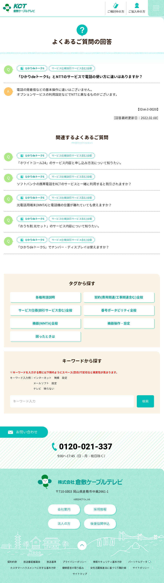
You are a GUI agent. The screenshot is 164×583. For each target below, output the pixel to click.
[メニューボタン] (156, 8)
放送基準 (51, 562)
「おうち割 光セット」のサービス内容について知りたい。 (59, 226)
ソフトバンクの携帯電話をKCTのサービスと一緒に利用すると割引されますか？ (74, 184)
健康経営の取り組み (73, 568)
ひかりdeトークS (34, 68)
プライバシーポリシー (75, 562)
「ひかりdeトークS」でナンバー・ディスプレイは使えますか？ (63, 247)
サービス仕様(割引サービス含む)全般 (72, 68)
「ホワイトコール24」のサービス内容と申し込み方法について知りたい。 (70, 163)
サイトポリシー (141, 568)
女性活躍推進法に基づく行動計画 (108, 568)
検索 (145, 401)
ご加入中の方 (136, 11)
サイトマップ (80, 574)
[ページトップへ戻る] (82, 545)
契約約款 (12, 562)
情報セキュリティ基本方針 (107, 562)
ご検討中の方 (115, 11)
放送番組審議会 (31, 562)
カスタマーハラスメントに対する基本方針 (33, 568)
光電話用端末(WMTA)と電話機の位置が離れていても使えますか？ (64, 205)
